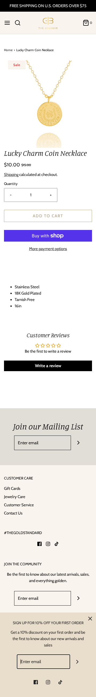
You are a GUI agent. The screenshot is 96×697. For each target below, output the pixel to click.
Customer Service (19, 505)
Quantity (11, 183)
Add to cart (48, 216)
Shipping (11, 174)
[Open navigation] (7, 23)
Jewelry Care (14, 496)
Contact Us (13, 513)
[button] (48, 104)
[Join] (78, 443)
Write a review (48, 365)
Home (8, 50)
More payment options (48, 248)
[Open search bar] (19, 23)
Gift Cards (12, 488)
